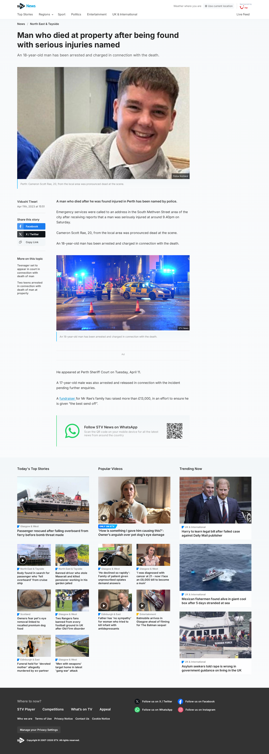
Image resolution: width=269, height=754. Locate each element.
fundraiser (67, 398)
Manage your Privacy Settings (39, 729)
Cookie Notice (101, 718)
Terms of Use (43, 718)
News (21, 24)
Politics (76, 14)
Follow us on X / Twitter (157, 701)
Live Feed (243, 14)
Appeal (105, 709)
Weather (178, 6)
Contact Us (82, 718)
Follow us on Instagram (200, 709)
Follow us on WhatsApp (157, 709)
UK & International (124, 14)
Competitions (53, 709)
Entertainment (97, 14)
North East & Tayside (44, 24)
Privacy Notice (63, 718)
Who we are (24, 718)
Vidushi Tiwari (27, 201)
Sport (61, 14)
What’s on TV (81, 709)
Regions (44, 14)
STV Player (26, 709)
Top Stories (25, 14)
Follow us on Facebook (200, 701)
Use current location (220, 6)
